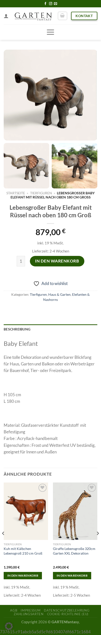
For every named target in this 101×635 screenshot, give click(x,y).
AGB (13, 610)
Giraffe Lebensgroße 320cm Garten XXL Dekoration (74, 551)
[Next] (97, 543)
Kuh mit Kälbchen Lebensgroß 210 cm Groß (23, 551)
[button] (9, 626)
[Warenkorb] (62, 16)
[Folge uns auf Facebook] (45, 4)
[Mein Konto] (6, 16)
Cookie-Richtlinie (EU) (67, 614)
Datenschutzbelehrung (66, 610)
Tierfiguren (41, 193)
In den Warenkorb (57, 260)
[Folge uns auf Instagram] (50, 4)
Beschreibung (17, 329)
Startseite (15, 193)
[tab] (50, 329)
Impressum (30, 610)
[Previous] (3, 543)
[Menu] (50, 32)
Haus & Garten (59, 294)
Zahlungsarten (28, 614)
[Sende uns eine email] (55, 4)
